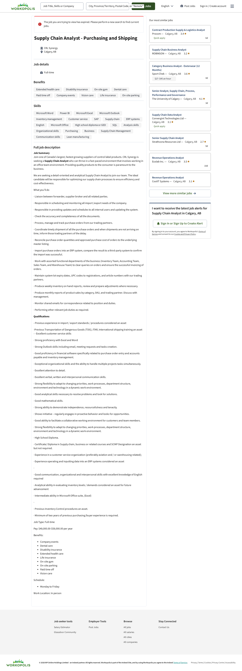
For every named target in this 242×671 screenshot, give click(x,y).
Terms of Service (180, 662)
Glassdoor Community (65, 632)
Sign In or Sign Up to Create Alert (182, 223)
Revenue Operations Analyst (168, 158)
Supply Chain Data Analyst (167, 115)
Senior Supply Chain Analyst (168, 138)
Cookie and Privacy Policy (185, 234)
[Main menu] (232, 6)
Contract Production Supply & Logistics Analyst (178, 30)
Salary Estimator (62, 627)
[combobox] (61, 6)
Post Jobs (189, 6)
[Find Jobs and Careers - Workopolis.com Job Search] (23, 6)
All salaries (129, 632)
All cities (128, 637)
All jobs (127, 627)
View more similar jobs (177, 193)
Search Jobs (143, 6)
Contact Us (164, 627)
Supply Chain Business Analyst (169, 50)
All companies (130, 642)
